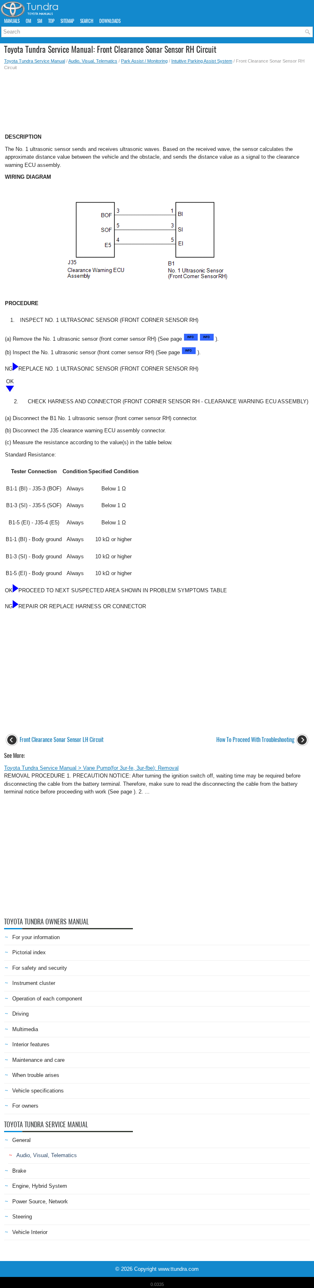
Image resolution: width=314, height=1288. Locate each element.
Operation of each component (47, 999)
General (21, 1140)
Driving (20, 1014)
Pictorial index (29, 952)
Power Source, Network (40, 1201)
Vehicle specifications (38, 1091)
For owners (25, 1106)
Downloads (110, 21)
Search (86, 21)
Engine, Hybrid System (39, 1186)
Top (51, 21)
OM (28, 21)
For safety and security (39, 968)
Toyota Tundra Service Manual (34, 60)
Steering (22, 1217)
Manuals (12, 21)
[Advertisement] (157, 99)
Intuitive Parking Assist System (201, 60)
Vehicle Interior (29, 1232)
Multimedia (25, 1029)
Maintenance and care (38, 1060)
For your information (36, 937)
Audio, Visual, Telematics (92, 60)
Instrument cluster (33, 983)
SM (39, 21)
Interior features (30, 1044)
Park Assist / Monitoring (144, 60)
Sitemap (67, 21)
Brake (19, 1171)
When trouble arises (35, 1075)
